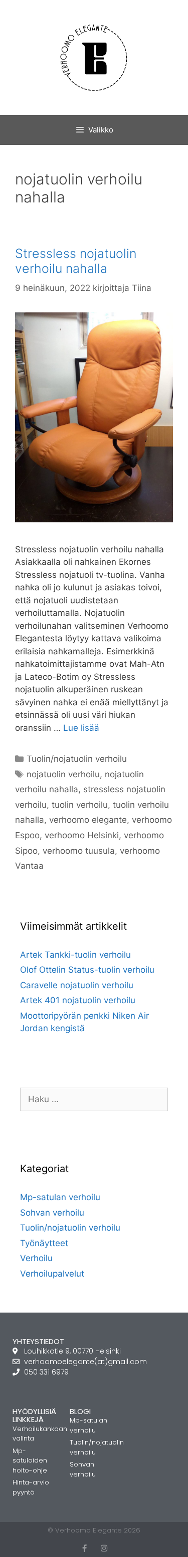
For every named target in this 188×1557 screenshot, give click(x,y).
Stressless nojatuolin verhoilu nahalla (75, 261)
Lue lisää (81, 728)
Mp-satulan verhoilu (60, 1197)
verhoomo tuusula (79, 851)
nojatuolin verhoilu (63, 774)
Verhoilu (36, 1258)
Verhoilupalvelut (52, 1274)
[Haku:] (94, 1099)
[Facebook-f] (84, 1548)
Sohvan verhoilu (52, 1213)
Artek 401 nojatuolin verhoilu (77, 1000)
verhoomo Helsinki (82, 835)
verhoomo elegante (88, 820)
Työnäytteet (44, 1243)
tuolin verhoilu (80, 805)
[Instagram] (104, 1548)
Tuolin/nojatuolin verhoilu (77, 759)
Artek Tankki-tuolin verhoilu (75, 955)
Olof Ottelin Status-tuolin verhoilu (87, 970)
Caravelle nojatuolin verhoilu (76, 985)
